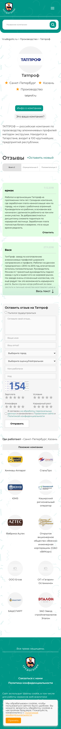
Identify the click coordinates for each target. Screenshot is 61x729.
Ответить (48, 232)
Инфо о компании (29, 108)
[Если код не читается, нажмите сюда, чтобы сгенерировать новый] (17, 386)
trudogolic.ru (9, 39)
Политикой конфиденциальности (22, 713)
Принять (13, 720)
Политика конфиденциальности (30, 682)
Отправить (17, 423)
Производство (29, 39)
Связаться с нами (30, 678)
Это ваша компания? (30, 116)
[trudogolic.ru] (8, 8)
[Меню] (52, 8)
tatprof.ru (30, 95)
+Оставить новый (40, 157)
